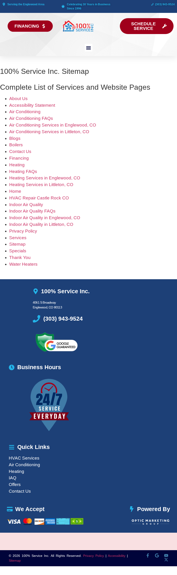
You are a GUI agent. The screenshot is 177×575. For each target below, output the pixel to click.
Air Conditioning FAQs (31, 118)
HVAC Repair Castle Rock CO (39, 198)
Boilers (16, 144)
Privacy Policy (23, 231)
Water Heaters (23, 264)
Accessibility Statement (32, 105)
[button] (88, 48)
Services (18, 237)
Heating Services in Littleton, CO (41, 184)
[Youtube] (166, 555)
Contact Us (20, 151)
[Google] (157, 555)
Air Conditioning (25, 111)
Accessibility (116, 556)
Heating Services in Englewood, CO (44, 177)
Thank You (20, 257)
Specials (17, 250)
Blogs (15, 138)
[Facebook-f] (148, 555)
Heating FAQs (23, 171)
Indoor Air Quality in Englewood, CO (44, 217)
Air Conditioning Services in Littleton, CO (49, 131)
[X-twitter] (166, 560)
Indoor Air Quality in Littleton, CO (41, 224)
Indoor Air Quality (26, 204)
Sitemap (17, 244)
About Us (18, 98)
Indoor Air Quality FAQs (32, 211)
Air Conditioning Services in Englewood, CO (52, 125)
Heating (17, 164)
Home (15, 191)
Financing (19, 158)
